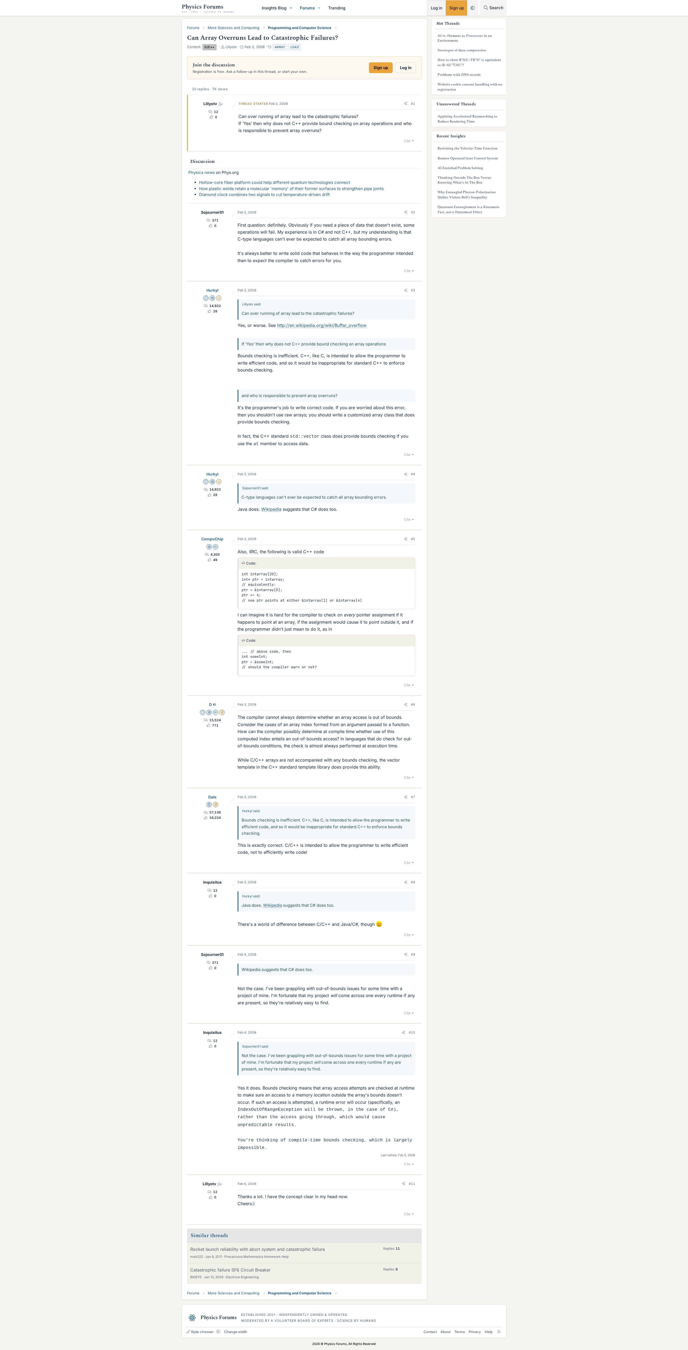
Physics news (201, 172)
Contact (430, 1332)
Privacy (475, 1332)
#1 (413, 104)
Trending (336, 7)
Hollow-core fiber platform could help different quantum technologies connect (274, 182)
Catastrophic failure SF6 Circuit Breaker (230, 1270)
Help (489, 1332)
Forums (307, 7)
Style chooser (202, 1332)
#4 (413, 474)
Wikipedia (271, 509)
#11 (412, 1184)
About (445, 1332)
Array (280, 47)
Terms (459, 1332)
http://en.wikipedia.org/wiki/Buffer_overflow (322, 325)
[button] (291, 8)
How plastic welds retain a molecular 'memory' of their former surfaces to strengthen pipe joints (291, 188)
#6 (413, 704)
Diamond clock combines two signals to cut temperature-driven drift (264, 194)
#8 (413, 882)
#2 (413, 212)
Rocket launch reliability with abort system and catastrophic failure (257, 1249)
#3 (413, 290)
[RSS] (499, 1331)
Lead (295, 47)
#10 (412, 1032)
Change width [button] (235, 1332)
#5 (413, 539)
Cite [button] (407, 141)
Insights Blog (274, 7)
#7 (413, 797)
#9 (413, 954)
